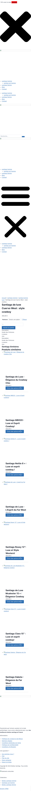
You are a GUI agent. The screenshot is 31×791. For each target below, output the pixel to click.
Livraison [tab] (4, 334)
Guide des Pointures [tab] (8, 332)
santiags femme (7, 85)
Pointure (5, 319)
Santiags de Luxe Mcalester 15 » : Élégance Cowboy (15, 593)
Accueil (4, 298)
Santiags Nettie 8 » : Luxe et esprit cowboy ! (16, 466)
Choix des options (12, 388)
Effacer (24, 319)
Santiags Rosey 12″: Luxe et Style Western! (16, 550)
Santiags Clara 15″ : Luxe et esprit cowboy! (16, 636)
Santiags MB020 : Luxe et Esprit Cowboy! (15, 423)
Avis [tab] (3, 336)
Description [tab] (5, 330)
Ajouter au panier (8, 327)
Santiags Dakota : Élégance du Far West (14, 680)
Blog (3, 87)
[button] (15, 48)
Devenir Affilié (4, 788)
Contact (4, 89)
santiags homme (7, 81)
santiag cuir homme (10, 83)
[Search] (23, 136)
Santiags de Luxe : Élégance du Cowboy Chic (16, 379)
